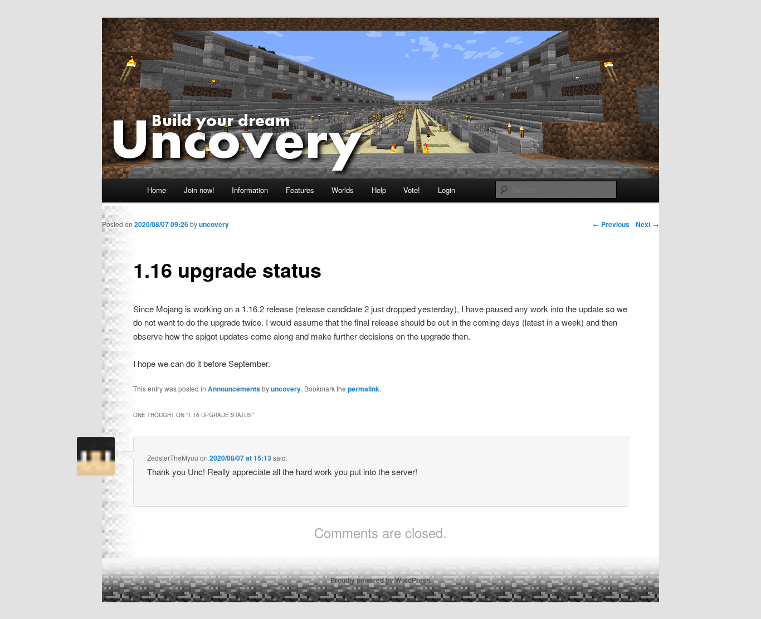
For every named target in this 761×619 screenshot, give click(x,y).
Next (647, 224)
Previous (611, 224)
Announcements (234, 389)
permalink (363, 389)
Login (446, 190)
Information (250, 190)
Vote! (411, 190)
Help (379, 190)
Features (300, 190)
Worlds (342, 190)
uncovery (286, 389)
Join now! (199, 190)
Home (156, 190)
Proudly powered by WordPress (380, 580)
